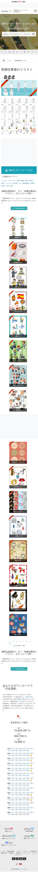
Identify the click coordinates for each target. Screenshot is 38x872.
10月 (20, 750)
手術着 (31, 180)
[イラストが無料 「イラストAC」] (6, 11)
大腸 (7, 186)
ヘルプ (3, 851)
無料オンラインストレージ (8, 845)
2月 (16, 748)
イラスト (9, 60)
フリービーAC (23, 869)
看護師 (22, 180)
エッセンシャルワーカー (8, 180)
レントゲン (8, 183)
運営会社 (18, 853)
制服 (26, 180)
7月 (9, 750)
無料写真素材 (29, 831)
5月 (28, 748)
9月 (16, 750)
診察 (2, 183)
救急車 (32, 183)
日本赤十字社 (29, 697)
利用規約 (11, 853)
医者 (18, 180)
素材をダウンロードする (21, 170)
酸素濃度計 (26, 183)
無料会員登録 (10, 851)
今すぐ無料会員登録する (19, 208)
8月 (13, 750)
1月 (13, 748)
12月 (28, 750)
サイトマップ (26, 853)
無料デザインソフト (29, 838)
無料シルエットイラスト (9, 838)
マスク (20, 183)
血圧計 (3, 186)
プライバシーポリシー (23, 851)
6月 (32, 748)
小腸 (11, 186)
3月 (20, 748)
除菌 (16, 183)
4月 (24, 748)
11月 (24, 750)
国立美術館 (18, 699)
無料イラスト (9, 831)
